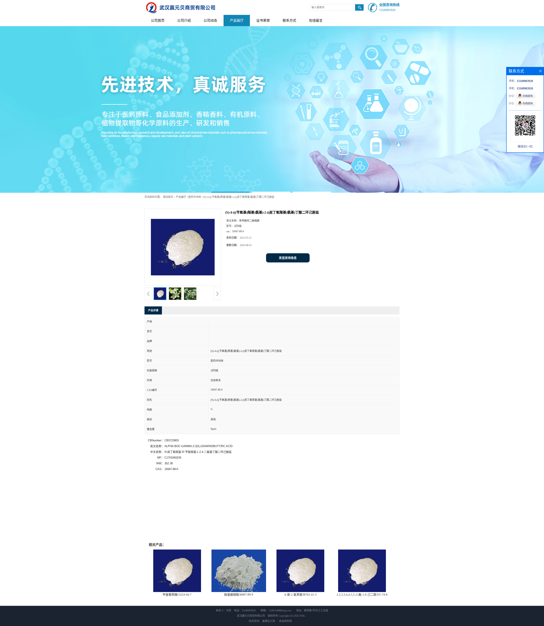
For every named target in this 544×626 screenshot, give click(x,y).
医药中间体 (194, 196)
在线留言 (316, 20)
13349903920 (387, 10)
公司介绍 (184, 20)
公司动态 (210, 20)
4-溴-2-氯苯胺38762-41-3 (300, 594)
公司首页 (157, 20)
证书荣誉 (263, 20)
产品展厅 (237, 20)
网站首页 (168, 196)
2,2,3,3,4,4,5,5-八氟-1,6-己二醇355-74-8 (362, 594)
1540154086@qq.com (280, 610)
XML (302, 615)
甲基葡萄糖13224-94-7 (177, 594)
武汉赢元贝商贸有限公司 (251, 615)
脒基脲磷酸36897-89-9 (238, 594)
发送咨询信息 (288, 257)
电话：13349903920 (245, 610)
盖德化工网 (268, 621)
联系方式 (289, 20)
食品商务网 (285, 621)
